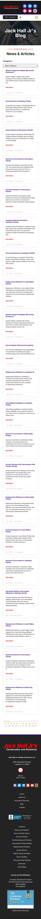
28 (23, 726)
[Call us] (20, 770)
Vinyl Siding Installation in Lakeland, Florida (19, 404)
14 (11, 724)
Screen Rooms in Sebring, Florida (18, 101)
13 (8, 724)
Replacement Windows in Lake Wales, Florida (20, 283)
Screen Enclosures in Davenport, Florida (18, 655)
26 (16, 726)
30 (29, 726)
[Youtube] (30, 10)
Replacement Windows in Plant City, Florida (19, 688)
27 (19, 726)
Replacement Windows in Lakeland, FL (20, 372)
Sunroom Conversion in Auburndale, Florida (19, 434)
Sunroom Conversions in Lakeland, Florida (19, 561)
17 (20, 724)
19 (26, 724)
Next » (34, 726)
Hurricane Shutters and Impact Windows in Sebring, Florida (17, 592)
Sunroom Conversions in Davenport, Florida (19, 160)
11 (36, 721)
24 (9, 726)
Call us (20, 776)
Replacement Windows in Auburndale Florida (20, 498)
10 (34, 721)
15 (14, 724)
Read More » (10, 87)
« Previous (7, 721)
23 (6, 726)
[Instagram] (35, 10)
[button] (36, 17)
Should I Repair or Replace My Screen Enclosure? (20, 71)
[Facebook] (24, 6)
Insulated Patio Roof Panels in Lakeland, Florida (17, 221)
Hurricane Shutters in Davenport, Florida (18, 190)
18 (23, 724)
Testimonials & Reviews (20, 911)
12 (5, 724)
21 (32, 724)
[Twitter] (30, 6)
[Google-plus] (24, 10)
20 (29, 724)
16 (17, 724)
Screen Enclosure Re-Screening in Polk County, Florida (20, 465)
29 (26, 726)
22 (36, 724)
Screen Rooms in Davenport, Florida (19, 130)
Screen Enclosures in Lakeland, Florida (20, 253)
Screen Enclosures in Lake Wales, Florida (18, 531)
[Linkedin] (35, 6)
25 (13, 726)
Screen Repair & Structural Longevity (19, 345)
